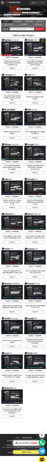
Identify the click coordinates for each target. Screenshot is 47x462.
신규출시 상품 (29, 21)
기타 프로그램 (23, 24)
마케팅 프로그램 (8, 24)
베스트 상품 (18, 21)
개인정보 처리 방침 (26, 438)
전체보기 (6, 21)
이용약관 (18, 438)
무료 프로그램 (38, 24)
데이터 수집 (40, 21)
